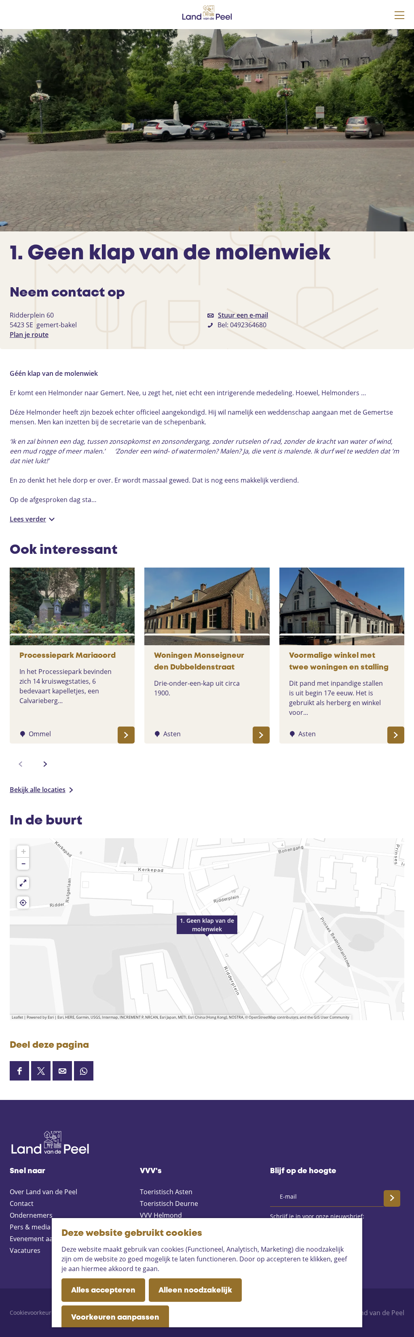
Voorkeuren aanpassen (115, 1317)
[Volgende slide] (45, 764)
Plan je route (29, 334)
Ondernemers (31, 1215)
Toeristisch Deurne (169, 1203)
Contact (22, 1203)
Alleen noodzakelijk (195, 1290)
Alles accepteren (103, 1290)
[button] (207, 929)
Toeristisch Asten (166, 1191)
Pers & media (30, 1227)
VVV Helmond (161, 1215)
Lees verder (28, 519)
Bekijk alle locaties (37, 789)
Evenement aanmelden (45, 1238)
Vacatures (25, 1250)
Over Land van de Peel (43, 1191)
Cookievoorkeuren (34, 1312)
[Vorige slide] (21, 764)
